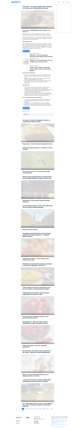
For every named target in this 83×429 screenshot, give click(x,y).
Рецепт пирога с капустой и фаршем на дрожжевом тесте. (37, 144)
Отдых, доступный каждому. (30, 229)
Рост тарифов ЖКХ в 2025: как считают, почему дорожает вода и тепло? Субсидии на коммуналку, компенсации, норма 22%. (38, 405)
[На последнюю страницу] (23, 411)
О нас (59, 2)
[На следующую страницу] (52, 409)
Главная (19, 417)
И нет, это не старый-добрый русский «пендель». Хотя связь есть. (36, 31)
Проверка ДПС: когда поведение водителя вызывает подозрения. (36, 201)
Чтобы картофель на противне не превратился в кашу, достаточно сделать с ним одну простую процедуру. (37, 288)
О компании (18, 420)
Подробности (26, 114)
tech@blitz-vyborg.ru (40, 418)
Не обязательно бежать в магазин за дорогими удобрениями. (35, 346)
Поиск (63, 2)
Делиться (53, 27)
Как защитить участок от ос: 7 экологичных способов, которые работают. (36, 172)
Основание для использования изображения (58, 426)
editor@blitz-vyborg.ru (40, 419)
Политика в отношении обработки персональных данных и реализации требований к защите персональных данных (60, 420)
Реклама (17, 423)
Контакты (68, 2)
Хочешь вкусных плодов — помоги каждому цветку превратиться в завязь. (36, 259)
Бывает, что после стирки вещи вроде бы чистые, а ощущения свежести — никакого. (36, 375)
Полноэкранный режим (52, 27)
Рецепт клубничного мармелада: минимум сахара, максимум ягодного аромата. (36, 317)
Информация (50, 27)
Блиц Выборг (16, 2)
